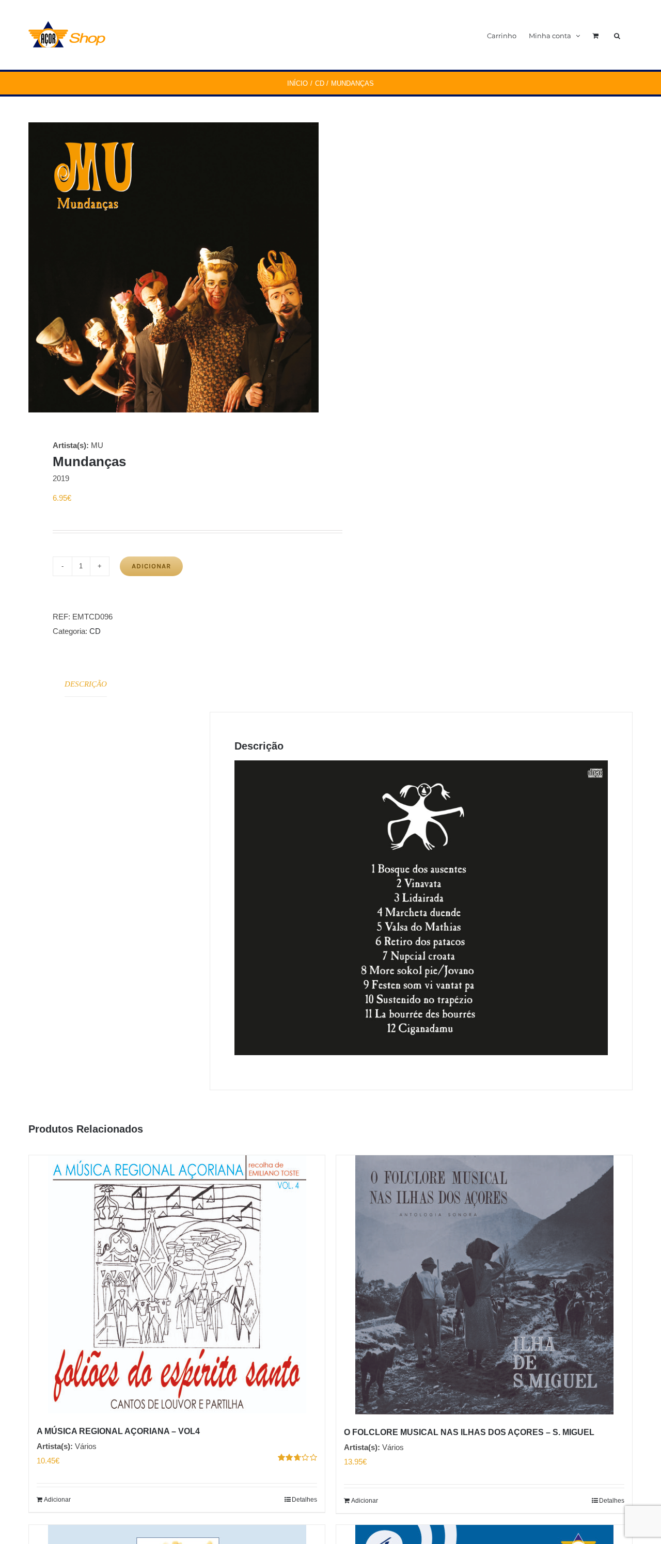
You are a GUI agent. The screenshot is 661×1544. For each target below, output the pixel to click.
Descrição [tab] (86, 684)
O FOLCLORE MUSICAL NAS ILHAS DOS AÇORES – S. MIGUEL (469, 1432)
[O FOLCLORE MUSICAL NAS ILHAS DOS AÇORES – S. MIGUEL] (484, 1284)
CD (95, 631)
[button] (617, 35)
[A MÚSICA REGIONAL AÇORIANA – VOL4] (177, 1284)
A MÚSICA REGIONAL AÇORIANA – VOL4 (118, 1431)
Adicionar (151, 566)
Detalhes (304, 1499)
